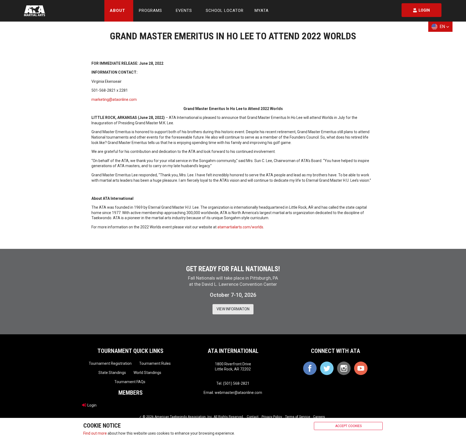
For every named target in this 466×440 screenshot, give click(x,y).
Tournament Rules (155, 363)
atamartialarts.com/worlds (240, 227)
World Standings (147, 372)
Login (92, 405)
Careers (319, 417)
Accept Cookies (348, 426)
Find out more (95, 433)
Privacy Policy (272, 417)
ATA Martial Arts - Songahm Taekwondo (34, 10)
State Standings (112, 372)
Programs (150, 10)
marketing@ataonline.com (114, 99)
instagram (344, 368)
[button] (440, 27)
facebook (310, 368)
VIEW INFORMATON (233, 309)
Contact (253, 417)
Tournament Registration (110, 363)
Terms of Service (297, 417)
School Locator (225, 10)
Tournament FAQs (129, 382)
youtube (361, 368)
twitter (327, 368)
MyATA (262, 10)
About (117, 10)
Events (184, 10)
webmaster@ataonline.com (238, 392)
